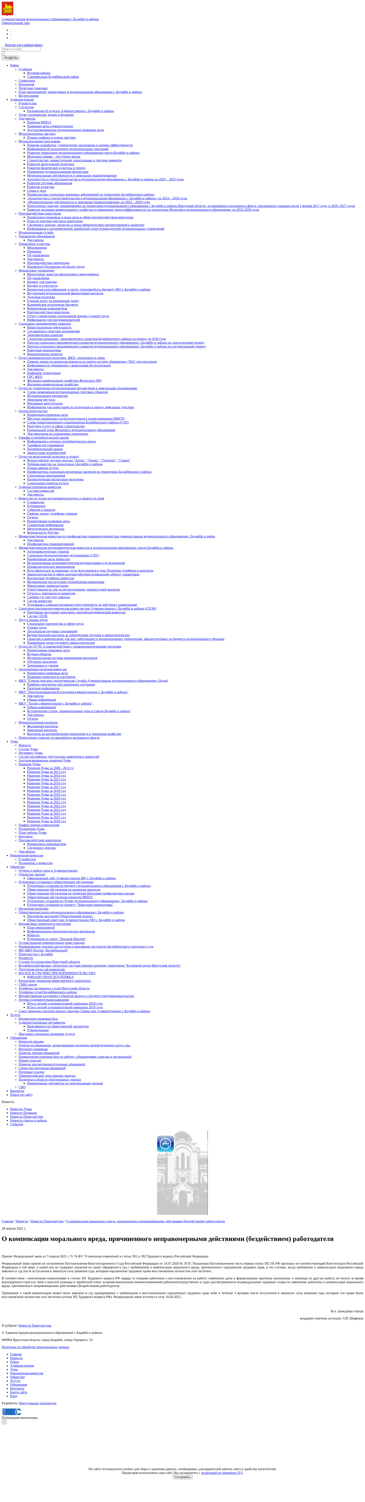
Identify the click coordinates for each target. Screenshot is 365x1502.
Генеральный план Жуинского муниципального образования (71, 430)
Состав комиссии (39, 601)
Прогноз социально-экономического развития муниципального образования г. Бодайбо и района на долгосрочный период (115, 342)
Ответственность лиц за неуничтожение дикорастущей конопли (73, 589)
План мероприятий (41, 927)
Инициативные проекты (45, 354)
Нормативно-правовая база (46, 844)
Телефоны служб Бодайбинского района (48, 992)
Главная (7, 1221)
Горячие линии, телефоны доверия (52, 513)
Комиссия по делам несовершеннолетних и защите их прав (61, 498)
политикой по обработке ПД (221, 1473)
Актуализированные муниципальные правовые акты (65, 130)
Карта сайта (18, 1392)
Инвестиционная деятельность (49, 327)
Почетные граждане (33, 88)
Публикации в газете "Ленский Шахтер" (56, 939)
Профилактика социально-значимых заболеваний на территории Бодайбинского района (90, 194)
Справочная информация (45, 525)
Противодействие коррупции (40, 213)
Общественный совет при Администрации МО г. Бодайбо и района (76, 920)
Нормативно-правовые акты (47, 415)
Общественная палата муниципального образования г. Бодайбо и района (71, 912)
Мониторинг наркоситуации (47, 585)
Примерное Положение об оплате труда (55, 266)
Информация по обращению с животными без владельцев (69, 365)
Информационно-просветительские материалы (61, 931)
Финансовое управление (36, 270)
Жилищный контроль (42, 726)
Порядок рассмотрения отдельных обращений (52, 1064)
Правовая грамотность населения (51, 677)
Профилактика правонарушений (50, 544)
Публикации (36, 506)
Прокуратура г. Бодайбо (36, 954)
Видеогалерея (28, 95)
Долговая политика (41, 297)
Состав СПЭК (37, 616)
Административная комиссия (40, 487)
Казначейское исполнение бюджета (52, 304)
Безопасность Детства (43, 532)
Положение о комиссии (36, 863)
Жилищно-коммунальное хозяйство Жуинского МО (64, 380)
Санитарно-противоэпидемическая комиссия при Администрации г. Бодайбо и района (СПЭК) (88, 608)
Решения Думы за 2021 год (46, 802)
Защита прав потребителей (46, 453)
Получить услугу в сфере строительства (56, 426)
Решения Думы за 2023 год (46, 810)
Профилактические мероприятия (51, 566)
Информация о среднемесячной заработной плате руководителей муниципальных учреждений (95, 228)
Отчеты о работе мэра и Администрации (48, 870)
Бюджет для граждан (42, 282)
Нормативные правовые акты (48, 521)
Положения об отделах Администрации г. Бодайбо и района (70, 111)
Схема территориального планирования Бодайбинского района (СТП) (78, 422)
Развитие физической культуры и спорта (56, 168)
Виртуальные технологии (37, 1403)
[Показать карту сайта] (10, 37)
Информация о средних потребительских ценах (61, 441)
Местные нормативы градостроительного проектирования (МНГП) (76, 418)
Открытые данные (32, 874)
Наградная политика (33, 908)
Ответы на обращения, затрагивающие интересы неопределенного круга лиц (74, 1045)
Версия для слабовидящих (24, 45)
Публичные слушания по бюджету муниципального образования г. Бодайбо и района (89, 886)
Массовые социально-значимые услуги (47, 1034)
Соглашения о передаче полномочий (53, 331)
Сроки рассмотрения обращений (42, 1068)
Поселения (26, 84)
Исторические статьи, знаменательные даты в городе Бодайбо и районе (78, 711)
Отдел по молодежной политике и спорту (49, 456)
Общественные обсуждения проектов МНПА (60, 897)
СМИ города (28, 984)
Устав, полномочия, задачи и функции (46, 114)
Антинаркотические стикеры (48, 551)
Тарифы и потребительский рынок (44, 437)
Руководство (28, 103)
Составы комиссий (40, 491)
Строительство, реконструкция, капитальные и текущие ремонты (74, 160)
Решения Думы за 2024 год (46, 813)
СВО (22, 1087)
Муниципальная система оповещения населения (62, 658)
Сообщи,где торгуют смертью (48, 597)
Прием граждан (30, 1060)
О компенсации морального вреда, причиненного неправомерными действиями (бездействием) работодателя (145, 1221)
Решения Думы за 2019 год (46, 794)
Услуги (15, 1015)
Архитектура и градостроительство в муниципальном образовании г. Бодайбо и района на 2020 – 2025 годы (105, 179)
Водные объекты (39, 654)
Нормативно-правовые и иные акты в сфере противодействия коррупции (80, 217)
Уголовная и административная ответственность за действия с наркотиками (82, 604)
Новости (25, 745)
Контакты (26, 836)
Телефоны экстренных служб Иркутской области (54, 988)
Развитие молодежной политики (50, 164)
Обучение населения (42, 661)
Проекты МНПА (39, 122)
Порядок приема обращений (39, 1053)
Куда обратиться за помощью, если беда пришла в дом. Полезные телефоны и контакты (90, 570)
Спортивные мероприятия (46, 475)
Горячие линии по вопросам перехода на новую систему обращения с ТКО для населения (92, 361)
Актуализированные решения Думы (45, 760)
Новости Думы (21, 1109)
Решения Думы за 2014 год (46, 775)
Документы (27, 118)
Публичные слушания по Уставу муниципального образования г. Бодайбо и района (87, 901)
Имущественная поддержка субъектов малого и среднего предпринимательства (76, 996)
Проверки (34, 251)
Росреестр (26, 958)
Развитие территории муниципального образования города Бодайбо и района (83, 152)
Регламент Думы (31, 753)
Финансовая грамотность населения (45, 924)
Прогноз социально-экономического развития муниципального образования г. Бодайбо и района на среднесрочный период (116, 346)
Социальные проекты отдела (48, 483)
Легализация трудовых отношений (52, 631)
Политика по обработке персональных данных (35, 1347)
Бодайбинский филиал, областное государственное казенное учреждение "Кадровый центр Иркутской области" (100, 965)
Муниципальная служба (36, 232)
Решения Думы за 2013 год (46, 772)
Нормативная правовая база (47, 308)
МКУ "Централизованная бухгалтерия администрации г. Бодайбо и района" (73, 692)
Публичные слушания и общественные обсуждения (56, 882)
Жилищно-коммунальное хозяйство (52, 384)
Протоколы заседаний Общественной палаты (60, 916)
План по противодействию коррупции (55, 221)
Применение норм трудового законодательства (61, 642)
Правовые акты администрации (50, 126)
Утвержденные (38, 1030)
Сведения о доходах (41, 848)
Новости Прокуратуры (26, 1116)
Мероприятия (37, 247)
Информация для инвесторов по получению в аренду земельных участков (80, 407)
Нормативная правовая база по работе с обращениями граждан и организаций (75, 1056)
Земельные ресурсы (41, 399)
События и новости (41, 509)
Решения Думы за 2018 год (46, 791)
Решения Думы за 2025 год (46, 817)
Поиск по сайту (21, 1094)
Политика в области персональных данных (50, 1079)
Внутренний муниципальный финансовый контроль (65, 293)
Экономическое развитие (45, 335)
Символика (27, 80)
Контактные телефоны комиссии (50, 578)
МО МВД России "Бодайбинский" (43, 950)
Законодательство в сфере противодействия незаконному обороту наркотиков (83, 574)
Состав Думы (28, 749)
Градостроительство (33, 411)
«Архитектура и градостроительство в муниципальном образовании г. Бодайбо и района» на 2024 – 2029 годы (107, 198)
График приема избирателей (39, 825)
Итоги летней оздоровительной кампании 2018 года (65, 1003)
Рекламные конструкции (45, 403)
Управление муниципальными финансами (58, 171)
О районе (25, 69)
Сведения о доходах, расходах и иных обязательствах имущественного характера (85, 225)
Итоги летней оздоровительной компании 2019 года (65, 1007)
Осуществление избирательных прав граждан (52, 943)
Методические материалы (45, 528)
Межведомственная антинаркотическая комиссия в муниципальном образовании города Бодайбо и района (96, 547)
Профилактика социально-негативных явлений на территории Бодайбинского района (89, 472)
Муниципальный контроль (38, 722)
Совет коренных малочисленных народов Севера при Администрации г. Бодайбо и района (84, 1011)
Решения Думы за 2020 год (46, 798)
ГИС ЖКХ (34, 377)
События (16, 1124)
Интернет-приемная (33, 1049)
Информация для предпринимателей (53, 320)
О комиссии (35, 502)
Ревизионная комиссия (26, 855)
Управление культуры (34, 244)
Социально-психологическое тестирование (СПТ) (63, 555)
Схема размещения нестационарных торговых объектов (67, 392)
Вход (13, 1396)
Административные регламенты (42, 1022)
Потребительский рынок (45, 449)
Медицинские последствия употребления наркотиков (65, 582)
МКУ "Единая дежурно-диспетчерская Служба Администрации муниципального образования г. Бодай (93, 680)
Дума (14, 741)
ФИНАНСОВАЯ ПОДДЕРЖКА (50, 977)
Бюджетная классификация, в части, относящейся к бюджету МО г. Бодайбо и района (88, 289)
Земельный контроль (42, 730)
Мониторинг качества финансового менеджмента (63, 274)
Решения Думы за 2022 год (46, 806)
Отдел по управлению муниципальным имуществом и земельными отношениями (78, 388)
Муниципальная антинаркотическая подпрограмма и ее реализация (76, 563)
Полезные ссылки (31, 1072)
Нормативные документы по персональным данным (65, 1083)
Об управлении (38, 255)
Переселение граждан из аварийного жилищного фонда (59, 737)
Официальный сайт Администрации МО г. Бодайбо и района (71, 878)
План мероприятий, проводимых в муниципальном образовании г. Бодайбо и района (80, 92)
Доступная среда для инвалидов (42, 969)
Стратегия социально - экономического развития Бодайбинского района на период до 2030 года (96, 339)
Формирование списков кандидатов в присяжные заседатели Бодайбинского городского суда (86, 946)
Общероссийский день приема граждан (47, 1075)
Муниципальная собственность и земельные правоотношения (72, 175)
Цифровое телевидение (44, 373)
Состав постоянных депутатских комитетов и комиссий (59, 756)
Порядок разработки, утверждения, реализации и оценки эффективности (80, 145)
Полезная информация (43, 688)
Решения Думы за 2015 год (46, 779)
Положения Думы (32, 829)
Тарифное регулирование (45, 445)
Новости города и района (28, 1120)
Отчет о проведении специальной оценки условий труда (68, 316)
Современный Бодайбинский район (53, 76)
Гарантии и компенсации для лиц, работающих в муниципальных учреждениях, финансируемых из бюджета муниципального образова (125, 639)
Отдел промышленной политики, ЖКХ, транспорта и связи (62, 358)
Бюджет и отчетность (42, 285)
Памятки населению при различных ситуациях (61, 684)
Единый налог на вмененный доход (53, 301)
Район (14, 65)
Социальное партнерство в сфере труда (55, 623)
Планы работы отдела (43, 468)
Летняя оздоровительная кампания (44, 999)
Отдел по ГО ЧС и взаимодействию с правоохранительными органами (70, 646)
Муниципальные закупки (37, 133)
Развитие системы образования (49, 183)
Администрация (22, 99)
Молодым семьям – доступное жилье (53, 156)
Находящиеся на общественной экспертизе (58, 1026)
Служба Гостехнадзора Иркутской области (49, 961)
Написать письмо (31, 1041)
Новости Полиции (23, 1113)
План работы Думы (33, 832)
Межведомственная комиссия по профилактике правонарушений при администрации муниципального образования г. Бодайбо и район (117, 536)
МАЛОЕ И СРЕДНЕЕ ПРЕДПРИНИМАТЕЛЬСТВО (57, 973)
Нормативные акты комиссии (48, 559)
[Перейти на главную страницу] (10, 30)
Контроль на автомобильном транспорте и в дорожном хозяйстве (74, 734)
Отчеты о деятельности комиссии (51, 593)
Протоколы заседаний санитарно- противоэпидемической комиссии (76, 612)
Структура (26, 107)
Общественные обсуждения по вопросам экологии (63, 889)
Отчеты (32, 517)
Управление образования (37, 236)
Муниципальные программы (39, 141)
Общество (17, 867)
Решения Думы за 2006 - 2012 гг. (50, 768)
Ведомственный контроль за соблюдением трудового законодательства (78, 635)
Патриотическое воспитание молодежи (55, 479)
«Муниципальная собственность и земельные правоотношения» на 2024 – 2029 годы (88, 202)
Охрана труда (36, 627)
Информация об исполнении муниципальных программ (67, 149)
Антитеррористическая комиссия (43, 669)
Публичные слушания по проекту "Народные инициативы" (70, 905)
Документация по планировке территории (57, 434)
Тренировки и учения (42, 665)
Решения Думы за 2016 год (46, 783)
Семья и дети (36, 190)
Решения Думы (30, 764)
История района (38, 73)
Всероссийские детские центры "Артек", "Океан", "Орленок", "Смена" (78, 460)
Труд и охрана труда (33, 620)
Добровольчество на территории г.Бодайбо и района (64, 464)
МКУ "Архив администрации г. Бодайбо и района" (56, 703)
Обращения (18, 1037)
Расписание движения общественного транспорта (55, 980)
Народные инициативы (44, 350)
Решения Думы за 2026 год (46, 821)
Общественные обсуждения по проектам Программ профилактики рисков (80, 893)
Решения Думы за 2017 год (46, 787)
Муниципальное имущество (47, 396)
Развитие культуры (40, 187)
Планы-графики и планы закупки (51, 137)
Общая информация (41, 699)
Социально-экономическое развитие (45, 323)
